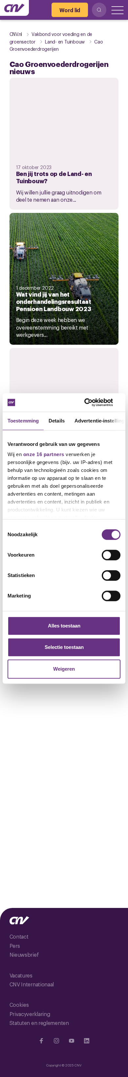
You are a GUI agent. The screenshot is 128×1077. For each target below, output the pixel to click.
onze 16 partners (43, 454)
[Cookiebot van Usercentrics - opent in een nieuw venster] (92, 402)
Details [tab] (57, 420)
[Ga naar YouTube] (71, 1041)
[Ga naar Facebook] (41, 1041)
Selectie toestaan (64, 647)
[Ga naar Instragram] (56, 1041)
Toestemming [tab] (23, 420)
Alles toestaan (64, 625)
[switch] (111, 555)
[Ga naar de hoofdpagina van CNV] (14, 8)
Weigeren (64, 669)
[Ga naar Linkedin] (87, 1041)
